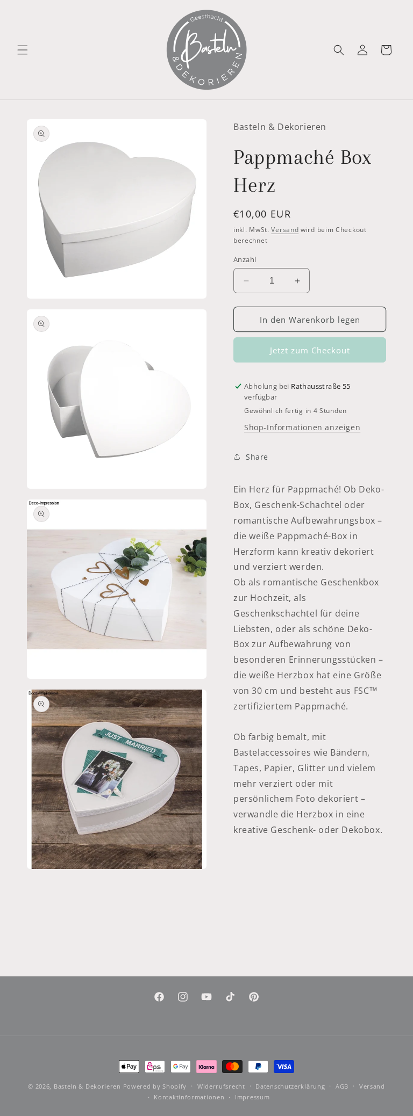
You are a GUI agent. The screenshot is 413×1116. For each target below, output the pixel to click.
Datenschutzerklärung (290, 1086)
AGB (342, 1086)
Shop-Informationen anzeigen (302, 427)
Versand (284, 229)
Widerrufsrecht (221, 1086)
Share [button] (257, 457)
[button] (22, 50)
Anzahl (244, 259)
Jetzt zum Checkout (310, 350)
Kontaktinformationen (189, 1097)
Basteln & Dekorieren (87, 1086)
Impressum (252, 1097)
